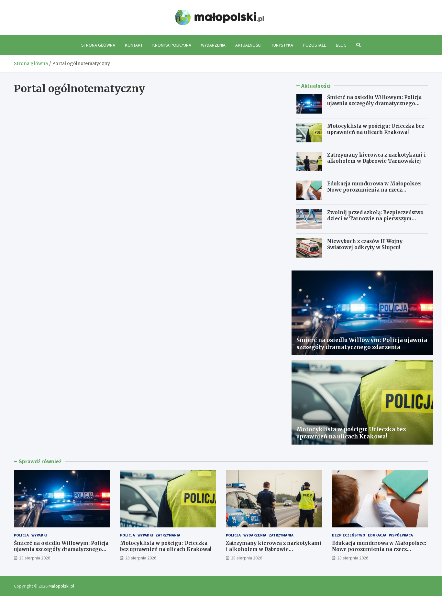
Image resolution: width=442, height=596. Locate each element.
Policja (21, 535)
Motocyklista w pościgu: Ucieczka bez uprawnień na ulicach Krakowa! (375, 129)
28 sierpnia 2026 (34, 558)
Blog (341, 45)
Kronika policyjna (171, 45)
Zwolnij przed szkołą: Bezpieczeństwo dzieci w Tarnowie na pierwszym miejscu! (375, 218)
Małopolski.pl (61, 586)
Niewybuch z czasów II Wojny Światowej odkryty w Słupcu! (365, 244)
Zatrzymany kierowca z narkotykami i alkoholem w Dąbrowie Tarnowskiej (376, 158)
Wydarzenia (213, 45)
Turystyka (282, 45)
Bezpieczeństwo (348, 535)
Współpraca (401, 535)
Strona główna (98, 45)
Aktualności (248, 45)
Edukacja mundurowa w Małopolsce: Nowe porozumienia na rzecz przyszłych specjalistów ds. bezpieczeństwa (374, 193)
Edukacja (377, 535)
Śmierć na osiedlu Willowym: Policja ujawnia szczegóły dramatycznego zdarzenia (374, 103)
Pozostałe (314, 45)
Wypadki (39, 535)
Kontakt (134, 45)
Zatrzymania (168, 535)
